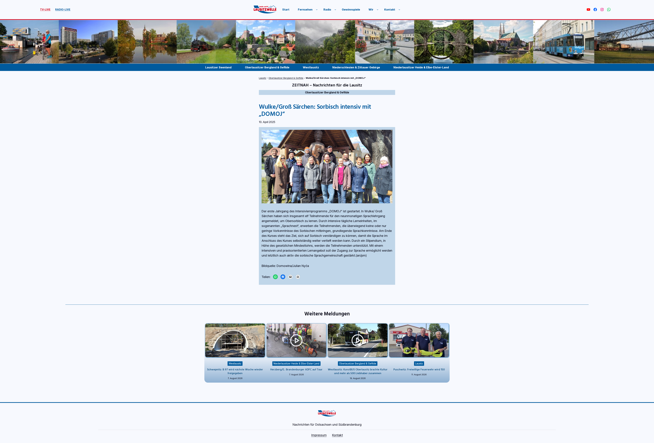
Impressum (319, 435)
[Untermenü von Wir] (377, 9)
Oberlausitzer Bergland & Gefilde (286, 78)
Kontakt (337, 435)
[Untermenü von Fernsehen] (317, 9)
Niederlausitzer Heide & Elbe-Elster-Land (296, 363)
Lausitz (262, 78)
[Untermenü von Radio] (335, 9)
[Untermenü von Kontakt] (399, 9)
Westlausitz (235, 363)
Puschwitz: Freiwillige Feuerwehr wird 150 (419, 369)
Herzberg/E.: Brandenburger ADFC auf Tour (296, 369)
